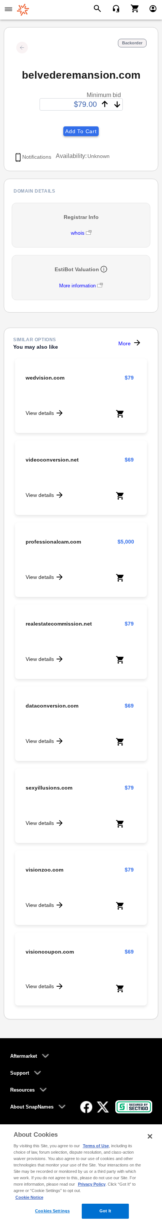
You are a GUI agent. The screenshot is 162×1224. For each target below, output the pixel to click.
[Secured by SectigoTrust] (133, 1106)
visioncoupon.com (50, 952)
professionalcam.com (53, 542)
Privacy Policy (91, 1184)
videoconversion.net (52, 460)
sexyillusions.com (49, 788)
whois (78, 233)
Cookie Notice (29, 1197)
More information (77, 286)
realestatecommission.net (59, 624)
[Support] (113, 8)
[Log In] (149, 8)
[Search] (98, 8)
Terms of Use (96, 1146)
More (124, 343)
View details (40, 413)
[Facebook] (86, 1107)
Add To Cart (80, 131)
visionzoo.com (44, 870)
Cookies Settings (52, 1211)
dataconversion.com (52, 706)
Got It (105, 1211)
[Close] (150, 1136)
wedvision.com (45, 378)
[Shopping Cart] (132, 8)
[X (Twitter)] (103, 1107)
